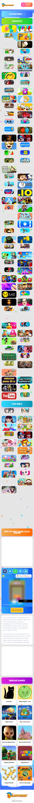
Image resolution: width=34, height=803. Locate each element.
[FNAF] (9, 141)
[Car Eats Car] (25, 63)
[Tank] (9, 349)
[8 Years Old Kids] (9, 37)
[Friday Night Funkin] (25, 141)
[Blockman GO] (25, 52)
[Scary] (9, 305)
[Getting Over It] (9, 162)
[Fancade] (9, 130)
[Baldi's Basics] (9, 52)
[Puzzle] (25, 273)
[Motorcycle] (25, 232)
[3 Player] (9, 31)
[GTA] (9, 172)
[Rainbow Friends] (9, 281)
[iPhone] (25, 203)
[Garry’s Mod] (25, 146)
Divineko (9, 701)
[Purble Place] (9, 466)
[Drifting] (9, 115)
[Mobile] (25, 226)
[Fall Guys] (25, 123)
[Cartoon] (25, 70)
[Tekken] (25, 351)
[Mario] (25, 211)
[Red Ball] (25, 281)
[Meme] (25, 219)
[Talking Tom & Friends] (25, 341)
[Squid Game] (9, 328)
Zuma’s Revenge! (25, 783)
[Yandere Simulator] (9, 492)
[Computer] (9, 102)
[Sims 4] (9, 476)
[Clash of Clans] (25, 83)
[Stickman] (25, 326)
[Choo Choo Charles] (9, 83)
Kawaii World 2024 (25, 742)
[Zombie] (25, 396)
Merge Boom (25, 762)
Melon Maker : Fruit (25, 701)
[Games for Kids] (25, 445)
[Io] (25, 195)
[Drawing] (9, 430)
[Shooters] (9, 310)
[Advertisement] (17, 511)
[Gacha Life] (9, 445)
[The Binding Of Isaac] (25, 367)
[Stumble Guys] (9, 336)
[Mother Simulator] (9, 451)
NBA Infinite (9, 722)
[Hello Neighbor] (9, 185)
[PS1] (9, 271)
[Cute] (25, 422)
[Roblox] (25, 289)
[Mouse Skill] (9, 242)
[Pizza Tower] (25, 247)
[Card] (9, 68)
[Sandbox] (25, 294)
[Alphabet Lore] (25, 39)
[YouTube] (9, 398)
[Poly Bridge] (9, 263)
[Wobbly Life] (25, 388)
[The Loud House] (9, 375)
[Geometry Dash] (25, 154)
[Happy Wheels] (9, 177)
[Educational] (25, 430)
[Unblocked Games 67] (25, 383)
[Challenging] (9, 78)
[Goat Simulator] (25, 162)
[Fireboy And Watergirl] (25, 133)
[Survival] (9, 344)
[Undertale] (9, 390)
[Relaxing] (9, 289)
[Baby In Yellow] (25, 47)
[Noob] (25, 242)
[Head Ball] (25, 180)
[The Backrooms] (9, 365)
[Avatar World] (25, 412)
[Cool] (25, 102)
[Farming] (9, 435)
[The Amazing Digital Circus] (25, 357)
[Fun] (9, 148)
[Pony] (25, 458)
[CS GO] (9, 107)
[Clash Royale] (9, 91)
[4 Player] (25, 31)
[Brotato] (9, 60)
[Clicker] (25, 94)
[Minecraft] (9, 224)
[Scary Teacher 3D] (25, 305)
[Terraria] (9, 359)
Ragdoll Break (9, 783)
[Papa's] (25, 453)
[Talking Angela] (25, 474)
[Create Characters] (9, 422)
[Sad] (9, 297)
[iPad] (9, 203)
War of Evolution (25, 722)
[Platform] (25, 258)
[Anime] (9, 412)
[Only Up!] (9, 247)
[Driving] (25, 117)
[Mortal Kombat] (9, 232)
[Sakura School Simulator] (25, 466)
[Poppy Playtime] (25, 266)
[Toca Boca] (25, 484)
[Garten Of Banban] (9, 154)
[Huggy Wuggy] (9, 193)
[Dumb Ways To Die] (9, 123)
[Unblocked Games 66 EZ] (9, 383)
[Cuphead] (25, 109)
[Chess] (25, 76)
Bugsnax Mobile (9, 762)
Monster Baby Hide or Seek (10, 742)
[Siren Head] (25, 310)
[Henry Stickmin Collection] (25, 187)
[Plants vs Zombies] (9, 258)
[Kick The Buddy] (9, 208)
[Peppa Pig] (9, 461)
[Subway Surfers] (25, 336)
